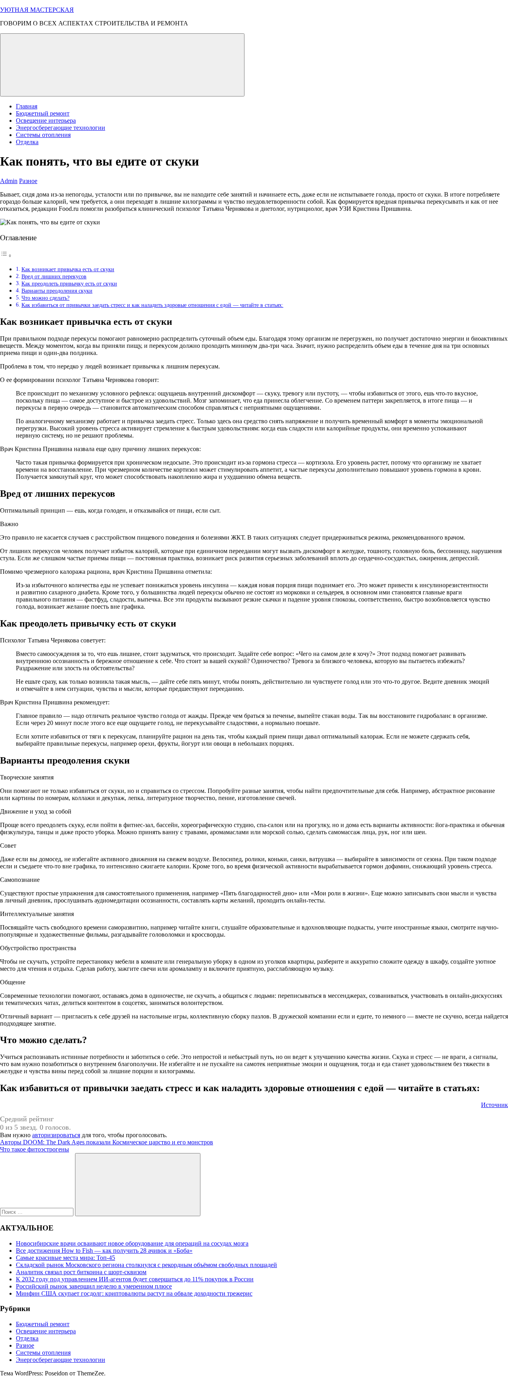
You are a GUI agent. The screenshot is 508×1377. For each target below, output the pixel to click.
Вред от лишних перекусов (54, 276)
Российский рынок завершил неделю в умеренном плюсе (94, 1286)
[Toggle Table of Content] (6, 255)
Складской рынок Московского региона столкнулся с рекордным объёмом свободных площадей (146, 1264)
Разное (28, 180)
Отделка (27, 142)
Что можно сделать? (45, 298)
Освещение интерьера (46, 120)
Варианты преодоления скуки (56, 290)
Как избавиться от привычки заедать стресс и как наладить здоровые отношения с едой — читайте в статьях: (152, 305)
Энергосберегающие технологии (60, 127)
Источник (494, 1104)
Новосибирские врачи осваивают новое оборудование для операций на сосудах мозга (132, 1243)
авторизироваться (56, 1135)
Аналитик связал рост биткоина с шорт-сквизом (81, 1272)
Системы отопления (43, 134)
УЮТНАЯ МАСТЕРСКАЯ (37, 9)
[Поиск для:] (37, 1211)
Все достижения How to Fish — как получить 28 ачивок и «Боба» (104, 1250)
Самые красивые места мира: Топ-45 (65, 1257)
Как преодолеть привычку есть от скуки (69, 283)
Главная (26, 106)
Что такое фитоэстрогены (34, 1149)
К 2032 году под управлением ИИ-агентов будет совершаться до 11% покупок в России (135, 1279)
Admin (8, 180)
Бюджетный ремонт (42, 113)
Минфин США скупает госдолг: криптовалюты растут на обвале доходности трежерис (134, 1293)
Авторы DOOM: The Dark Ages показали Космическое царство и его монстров (106, 1142)
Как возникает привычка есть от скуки (67, 269)
